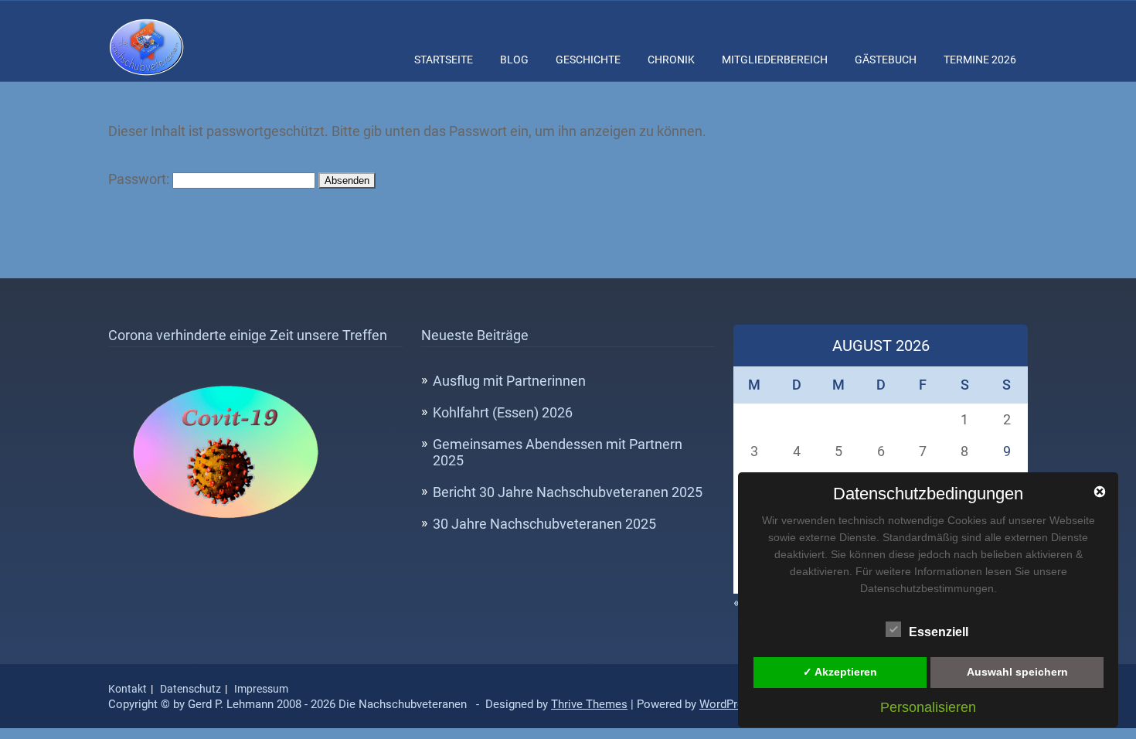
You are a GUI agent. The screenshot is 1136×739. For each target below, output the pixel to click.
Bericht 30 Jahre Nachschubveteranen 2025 (567, 492)
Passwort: (140, 179)
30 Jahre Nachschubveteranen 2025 (544, 524)
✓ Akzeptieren (840, 672)
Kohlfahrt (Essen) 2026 (503, 412)
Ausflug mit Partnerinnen (509, 381)
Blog (514, 59)
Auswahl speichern (1017, 672)
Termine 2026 (980, 59)
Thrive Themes (589, 704)
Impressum (261, 689)
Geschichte (588, 59)
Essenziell (938, 632)
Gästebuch (886, 59)
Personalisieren (928, 707)
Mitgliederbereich (775, 59)
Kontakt (127, 689)
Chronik (671, 59)
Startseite (443, 59)
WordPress (727, 704)
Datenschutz (190, 689)
